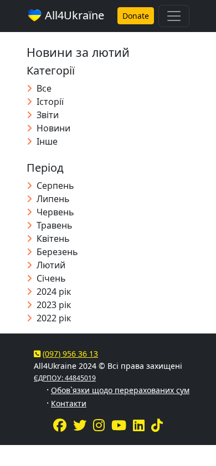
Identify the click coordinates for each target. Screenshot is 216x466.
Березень (57, 252)
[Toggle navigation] (173, 16)
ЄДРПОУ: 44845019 (65, 378)
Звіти (48, 115)
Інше (47, 141)
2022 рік (54, 318)
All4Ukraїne (73, 15)
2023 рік (54, 305)
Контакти (68, 403)
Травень (55, 225)
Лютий (51, 265)
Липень (53, 199)
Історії (50, 102)
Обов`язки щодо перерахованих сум (120, 390)
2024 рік (54, 291)
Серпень (55, 185)
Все (44, 88)
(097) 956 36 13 (70, 353)
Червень (55, 212)
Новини (53, 128)
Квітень (53, 238)
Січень (51, 278)
